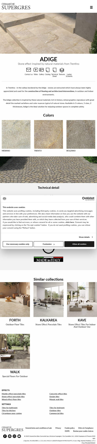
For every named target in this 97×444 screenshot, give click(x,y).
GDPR (67, 431)
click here (70, 222)
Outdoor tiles (55, 410)
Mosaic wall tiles (56, 399)
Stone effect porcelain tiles (13, 396)
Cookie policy (70, 428)
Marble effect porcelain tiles (14, 394)
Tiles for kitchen (8, 410)
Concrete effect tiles (58, 394)
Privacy (58, 428)
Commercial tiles (56, 413)
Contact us (29, 74)
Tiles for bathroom (9, 407)
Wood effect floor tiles (11, 399)
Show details (84, 237)
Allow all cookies (79, 244)
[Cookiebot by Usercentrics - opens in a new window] (84, 198)
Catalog (47, 74)
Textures (62, 74)
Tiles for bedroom (56, 407)
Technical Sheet (54, 75)
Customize (47, 244)
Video (36, 74)
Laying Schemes (69, 75)
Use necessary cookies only (17, 244)
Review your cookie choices (83, 431)
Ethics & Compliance (85, 428)
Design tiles (54, 396)
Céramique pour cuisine (12, 413)
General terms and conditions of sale (38, 428)
